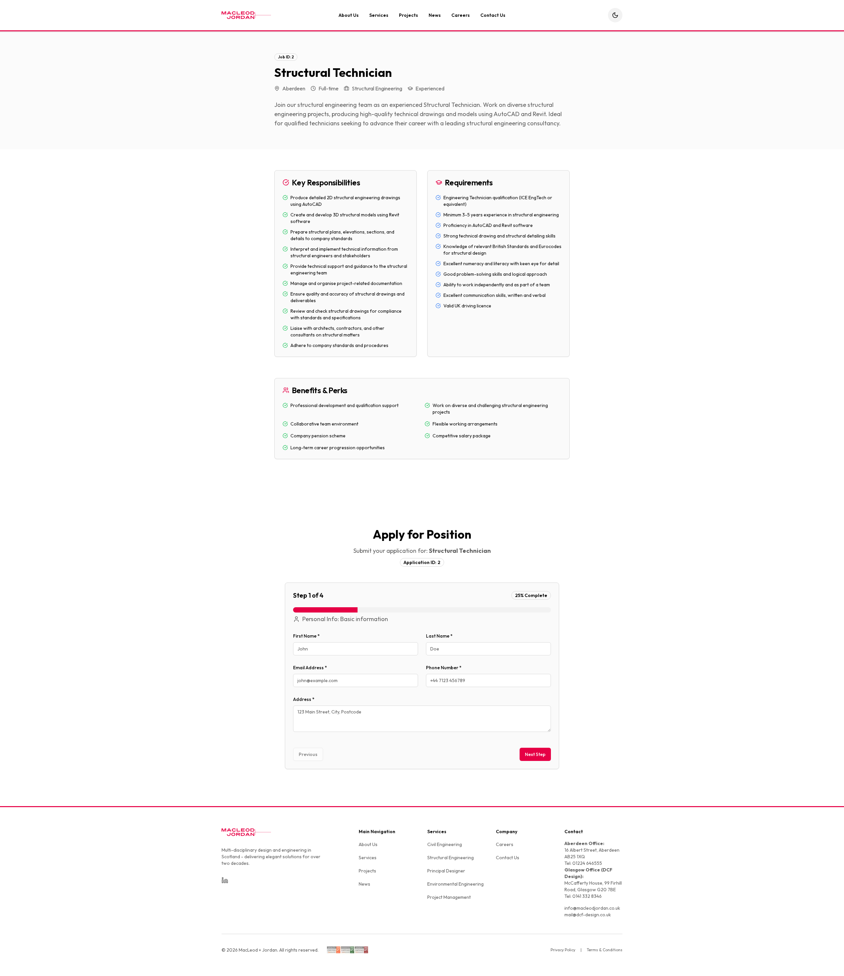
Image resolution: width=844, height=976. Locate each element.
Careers (460, 15)
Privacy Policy (563, 949)
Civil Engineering (444, 844)
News (435, 15)
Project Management (449, 897)
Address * (304, 699)
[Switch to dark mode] (615, 15)
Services (378, 15)
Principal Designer (446, 871)
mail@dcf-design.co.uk (587, 915)
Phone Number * (444, 668)
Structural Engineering (450, 858)
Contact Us (492, 15)
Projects (408, 15)
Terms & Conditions (604, 949)
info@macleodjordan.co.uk (592, 908)
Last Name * (439, 636)
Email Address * (310, 668)
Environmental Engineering (455, 884)
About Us (349, 15)
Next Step (535, 754)
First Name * (306, 636)
